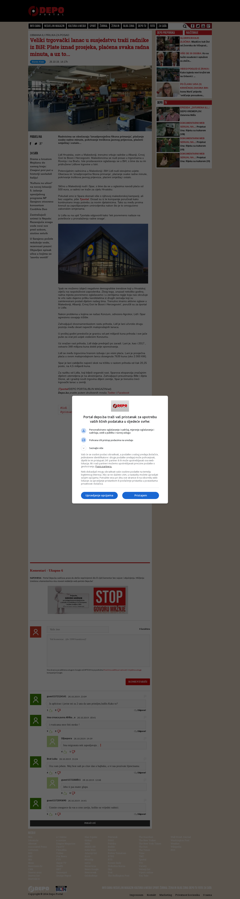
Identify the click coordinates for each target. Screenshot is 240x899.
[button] (120, 448)
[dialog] (120, 450)
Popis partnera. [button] (103, 466)
